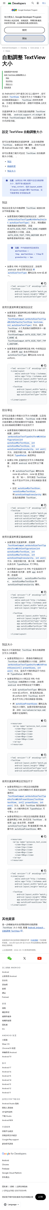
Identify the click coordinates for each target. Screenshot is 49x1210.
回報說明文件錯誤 (9, 1135)
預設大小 (11, 171)
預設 (9, 161)
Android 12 (6, 1088)
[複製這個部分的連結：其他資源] (17, 919)
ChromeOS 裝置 (9, 1048)
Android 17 (6, 1067)
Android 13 (6, 1084)
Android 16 (6, 1072)
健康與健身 (6, 1016)
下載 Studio (6, 1116)
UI (43, 48)
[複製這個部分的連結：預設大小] (15, 644)
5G (3, 1029)
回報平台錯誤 (7, 1131)
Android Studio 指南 (10, 1103)
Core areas (34, 48)
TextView (14, 97)
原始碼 (5, 984)
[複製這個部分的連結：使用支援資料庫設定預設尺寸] (35, 781)
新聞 (4, 989)
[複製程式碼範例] (45, 283)
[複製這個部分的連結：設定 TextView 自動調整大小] (4, 136)
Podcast (5, 997)
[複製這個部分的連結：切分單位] (15, 410)
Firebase (5, 1169)
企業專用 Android (9, 976)
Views (7, 51)
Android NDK (7, 1120)
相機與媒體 (6, 1020)
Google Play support (10, 1139)
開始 (24, 38)
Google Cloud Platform (12, 1173)
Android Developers (9, 48)
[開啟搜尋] (32, 3)
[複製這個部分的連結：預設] (10, 202)
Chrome (5, 1164)
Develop (24, 48)
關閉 (24, 30)
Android (5, 972)
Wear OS (6, 1044)
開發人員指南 (7, 1108)
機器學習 (5, 1012)
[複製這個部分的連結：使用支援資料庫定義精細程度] (35, 537)
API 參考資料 (7, 1112)
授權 (12, 1186)
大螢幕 (5, 1040)
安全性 (5, 980)
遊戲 (4, 1008)
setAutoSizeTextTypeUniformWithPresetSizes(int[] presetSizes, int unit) (27, 667)
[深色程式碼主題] (42, 283)
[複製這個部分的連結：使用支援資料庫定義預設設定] (35, 307)
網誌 (4, 993)
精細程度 (11, 166)
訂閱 (40, 1197)
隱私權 (5, 1025)
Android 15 (6, 1076)
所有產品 (5, 1177)
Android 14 (6, 1080)
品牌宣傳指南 (21, 1186)
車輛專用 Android (9, 1052)
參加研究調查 (7, 1144)
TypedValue (21, 455)
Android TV (6, 1056)
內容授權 (34, 940)
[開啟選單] (4, 3)
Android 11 (6, 1092)
